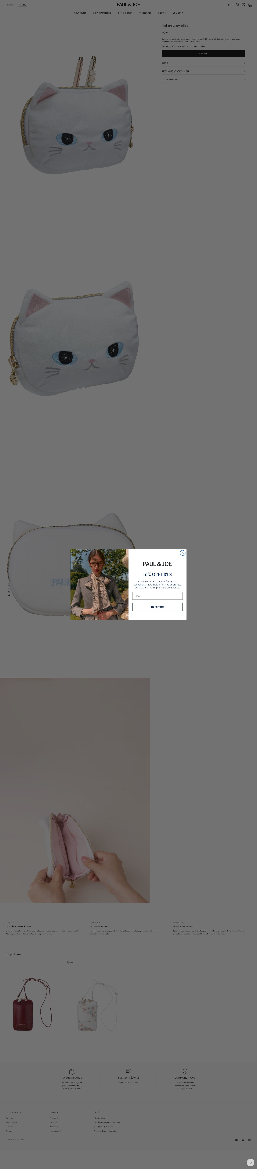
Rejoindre (157, 606)
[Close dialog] (182, 553)
